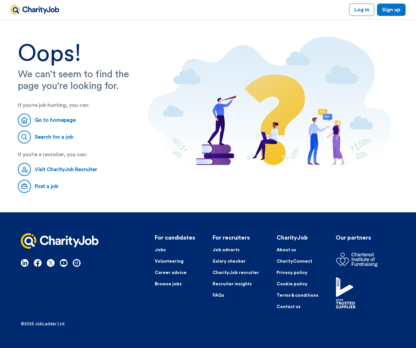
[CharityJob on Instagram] (77, 263)
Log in (361, 9)
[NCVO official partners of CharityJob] (365, 292)
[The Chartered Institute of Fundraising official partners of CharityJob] (365, 260)
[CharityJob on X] (51, 263)
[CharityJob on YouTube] (64, 263)
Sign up (391, 9)
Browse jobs (168, 284)
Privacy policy (292, 272)
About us (286, 250)
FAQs (218, 295)
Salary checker (229, 261)
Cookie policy (292, 284)
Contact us (289, 306)
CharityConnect (294, 261)
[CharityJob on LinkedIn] (25, 263)
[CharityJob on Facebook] (38, 263)
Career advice (171, 272)
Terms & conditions (297, 295)
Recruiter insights (232, 284)
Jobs (160, 250)
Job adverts (226, 250)
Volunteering (169, 261)
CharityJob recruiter (236, 272)
